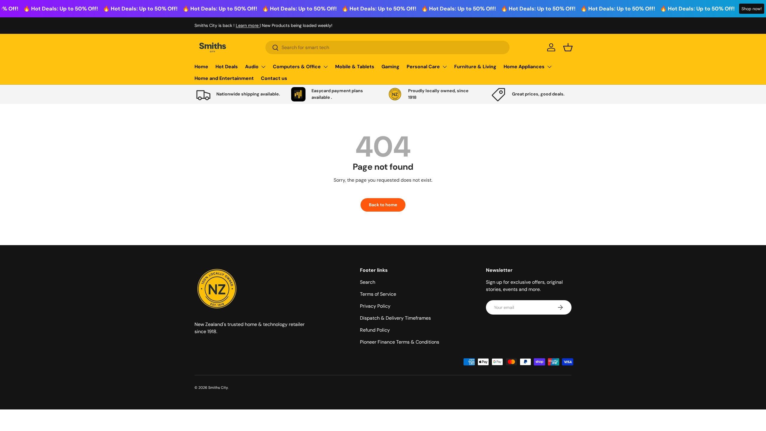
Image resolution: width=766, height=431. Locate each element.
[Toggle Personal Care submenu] (444, 66)
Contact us (274, 78)
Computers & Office (297, 66)
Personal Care (423, 66)
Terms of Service (378, 294)
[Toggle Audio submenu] (263, 66)
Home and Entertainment (224, 78)
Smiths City (218, 387)
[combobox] (387, 47)
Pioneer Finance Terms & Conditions (399, 342)
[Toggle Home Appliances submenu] (549, 66)
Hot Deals (226, 66)
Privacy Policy (375, 306)
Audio (252, 66)
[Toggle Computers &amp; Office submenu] (325, 66)
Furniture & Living (475, 66)
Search (367, 282)
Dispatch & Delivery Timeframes (395, 318)
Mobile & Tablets (354, 66)
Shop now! (751, 8)
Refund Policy (375, 330)
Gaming (390, 66)
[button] (567, 47)
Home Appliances (524, 66)
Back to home (383, 204)
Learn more (248, 25)
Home (201, 66)
